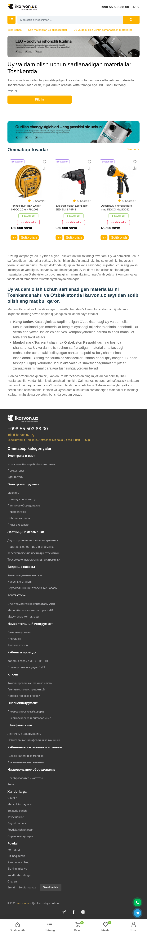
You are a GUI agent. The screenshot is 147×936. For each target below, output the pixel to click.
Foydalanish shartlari (20, 829)
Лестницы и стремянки (25, 532)
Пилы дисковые (18, 524)
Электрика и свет (21, 456)
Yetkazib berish (17, 810)
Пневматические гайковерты (26, 711)
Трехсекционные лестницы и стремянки (33, 559)
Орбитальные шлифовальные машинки (33, 740)
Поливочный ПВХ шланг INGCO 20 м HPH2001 (26, 207)
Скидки (12, 797)
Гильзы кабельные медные (25, 755)
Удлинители (15, 476)
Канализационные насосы (24, 575)
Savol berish (50, 887)
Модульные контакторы (23, 616)
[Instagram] (83, 912)
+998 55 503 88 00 (114, 7)
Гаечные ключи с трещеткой (26, 689)
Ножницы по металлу (21, 499)
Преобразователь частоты (25, 778)
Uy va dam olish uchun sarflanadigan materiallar (103, 29)
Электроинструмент (23, 484)
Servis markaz (27, 887)
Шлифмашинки (19, 725)
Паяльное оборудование (23, 505)
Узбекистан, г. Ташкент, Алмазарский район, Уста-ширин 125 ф (48, 439)
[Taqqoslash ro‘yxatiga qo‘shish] (44, 168)
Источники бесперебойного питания (31, 464)
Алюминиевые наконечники (25, 762)
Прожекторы (15, 470)
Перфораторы (16, 511)
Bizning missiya (17, 868)
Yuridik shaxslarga (18, 875)
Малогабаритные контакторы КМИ (30, 610)
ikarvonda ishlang (18, 862)
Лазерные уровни (18, 632)
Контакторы (16, 595)
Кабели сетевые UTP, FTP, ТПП (28, 660)
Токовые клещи (17, 645)
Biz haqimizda (16, 856)
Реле (10, 784)
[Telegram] (64, 912)
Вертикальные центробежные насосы (32, 588)
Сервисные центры (20, 836)
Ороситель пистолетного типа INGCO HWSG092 (116, 207)
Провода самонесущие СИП (26, 667)
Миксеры (13, 492)
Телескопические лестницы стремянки (33, 553)
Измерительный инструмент (30, 624)
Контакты (13, 849)
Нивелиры (14, 638)
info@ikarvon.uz (18, 434)
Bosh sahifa (14, 29)
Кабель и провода (21, 652)
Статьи (12, 881)
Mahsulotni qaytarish (20, 804)
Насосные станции (19, 581)
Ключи (12, 674)
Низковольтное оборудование (31, 769)
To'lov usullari (15, 817)
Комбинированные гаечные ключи (29, 683)
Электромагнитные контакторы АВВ (31, 603)
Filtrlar (39, 99)
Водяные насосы (21, 567)
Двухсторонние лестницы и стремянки (32, 540)
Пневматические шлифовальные (29, 718)
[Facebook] (73, 912)
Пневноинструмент (22, 703)
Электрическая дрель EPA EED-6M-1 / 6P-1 (72, 207)
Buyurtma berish (17, 823)
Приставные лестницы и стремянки (30, 546)
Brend (11, 887)
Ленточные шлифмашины (24, 733)
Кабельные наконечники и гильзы (34, 747)
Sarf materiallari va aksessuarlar (47, 29)
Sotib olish (29, 237)
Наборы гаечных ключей (23, 695)
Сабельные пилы (18, 518)
